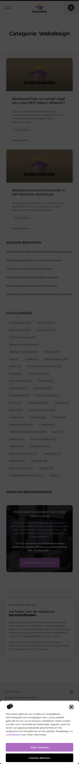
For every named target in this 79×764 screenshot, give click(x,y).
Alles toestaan (39, 747)
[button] (71, 707)
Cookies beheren (39, 757)
